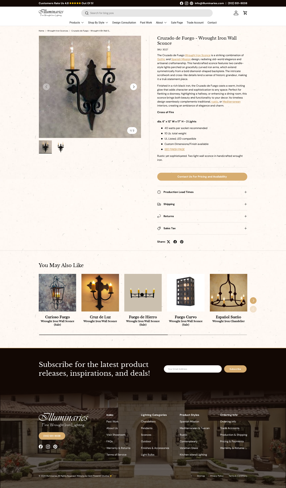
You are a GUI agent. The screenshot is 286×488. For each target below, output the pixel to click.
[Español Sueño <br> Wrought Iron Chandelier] (228, 292)
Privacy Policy (216, 476)
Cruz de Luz (100, 319)
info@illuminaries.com (209, 3)
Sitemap (201, 476)
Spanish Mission (189, 421)
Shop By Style (96, 22)
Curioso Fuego (57, 320)
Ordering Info (228, 421)
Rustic (183, 435)
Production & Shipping (233, 435)
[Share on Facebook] (175, 241)
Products (75, 22)
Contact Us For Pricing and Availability (202, 176)
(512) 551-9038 (237, 3)
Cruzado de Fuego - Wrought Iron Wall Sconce (91, 31)
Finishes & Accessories (155, 448)
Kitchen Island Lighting (193, 454)
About (159, 22)
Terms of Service (116, 454)
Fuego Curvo (186, 320)
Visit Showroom (115, 435)
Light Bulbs (147, 454)
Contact (212, 22)
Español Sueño (228, 319)
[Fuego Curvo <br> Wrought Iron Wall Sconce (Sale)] (185, 292)
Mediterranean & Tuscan (195, 428)
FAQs (109, 441)
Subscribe (235, 369)
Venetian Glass (189, 448)
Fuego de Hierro (143, 320)
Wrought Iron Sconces (57, 31)
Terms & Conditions (238, 476)
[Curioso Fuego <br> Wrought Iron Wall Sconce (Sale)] (57, 292)
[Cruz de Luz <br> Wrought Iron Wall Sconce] (100, 292)
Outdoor (146, 441)
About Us (112, 428)
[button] (245, 13)
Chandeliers (148, 421)
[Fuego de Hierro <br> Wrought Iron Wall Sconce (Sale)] (143, 292)
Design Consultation (124, 22)
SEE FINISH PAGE (175, 149)
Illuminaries (51, 476)
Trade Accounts (229, 428)
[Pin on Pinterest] (181, 241)
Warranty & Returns (118, 448)
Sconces (146, 435)
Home (41, 31)
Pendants (146, 428)
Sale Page (177, 22)
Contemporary (188, 441)
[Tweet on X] (168, 241)
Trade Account (195, 22)
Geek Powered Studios (98, 476)
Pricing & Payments (232, 441)
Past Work (146, 22)
